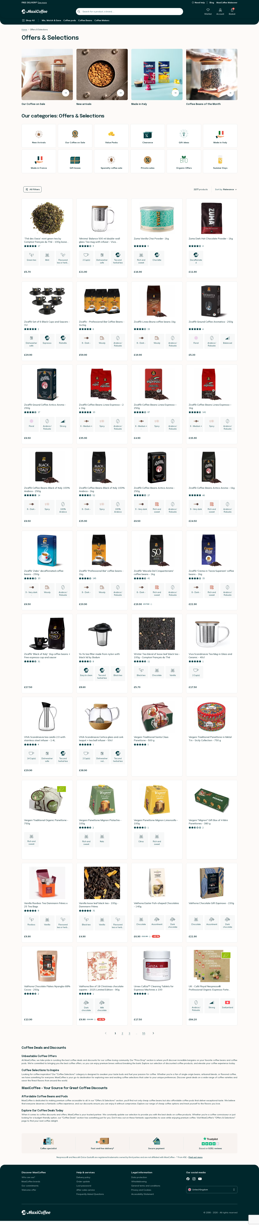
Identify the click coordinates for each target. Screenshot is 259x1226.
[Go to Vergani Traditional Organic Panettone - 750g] (47, 819)
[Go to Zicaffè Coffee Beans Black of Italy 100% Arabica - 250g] (47, 487)
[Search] (79, 11)
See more (42, 2)
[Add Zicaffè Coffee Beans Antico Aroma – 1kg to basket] (231, 521)
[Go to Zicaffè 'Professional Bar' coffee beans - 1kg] (102, 570)
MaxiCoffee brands (31, 1181)
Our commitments (30, 1185)
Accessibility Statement (142, 1194)
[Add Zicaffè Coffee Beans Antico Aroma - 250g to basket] (176, 521)
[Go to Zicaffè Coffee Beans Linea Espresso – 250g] (156, 404)
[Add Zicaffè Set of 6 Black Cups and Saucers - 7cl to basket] (66, 354)
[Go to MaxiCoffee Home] (34, 11)
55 (143, 1033)
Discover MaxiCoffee (34, 1172)
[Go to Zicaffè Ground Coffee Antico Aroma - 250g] (47, 404)
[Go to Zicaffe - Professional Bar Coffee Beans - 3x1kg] (102, 321)
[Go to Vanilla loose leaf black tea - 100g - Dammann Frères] (102, 902)
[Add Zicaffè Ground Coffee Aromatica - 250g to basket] (231, 354)
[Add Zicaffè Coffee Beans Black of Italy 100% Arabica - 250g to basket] (66, 521)
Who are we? (28, 1177)
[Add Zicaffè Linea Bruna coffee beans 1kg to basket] (176, 354)
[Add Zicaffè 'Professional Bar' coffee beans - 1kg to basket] (121, 604)
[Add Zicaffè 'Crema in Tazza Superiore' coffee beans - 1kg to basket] (231, 604)
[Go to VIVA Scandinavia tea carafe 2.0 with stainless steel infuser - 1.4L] (47, 736)
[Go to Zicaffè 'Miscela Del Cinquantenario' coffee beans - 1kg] (156, 570)
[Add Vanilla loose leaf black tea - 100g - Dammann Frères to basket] (121, 936)
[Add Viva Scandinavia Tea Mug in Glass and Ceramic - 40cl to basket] (231, 687)
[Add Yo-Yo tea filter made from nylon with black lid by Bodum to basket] (121, 687)
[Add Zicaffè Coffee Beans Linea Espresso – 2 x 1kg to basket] (121, 438)
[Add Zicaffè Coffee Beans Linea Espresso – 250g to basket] (176, 438)
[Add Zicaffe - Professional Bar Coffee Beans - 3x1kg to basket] (121, 354)
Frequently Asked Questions (90, 1194)
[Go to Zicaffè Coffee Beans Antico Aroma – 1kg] (211, 487)
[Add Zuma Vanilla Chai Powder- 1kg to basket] (176, 271)
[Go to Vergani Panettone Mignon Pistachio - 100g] (102, 819)
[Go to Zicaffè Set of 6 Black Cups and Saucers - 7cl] (47, 321)
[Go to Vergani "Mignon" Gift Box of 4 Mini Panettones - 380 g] (211, 819)
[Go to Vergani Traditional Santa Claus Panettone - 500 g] (156, 736)
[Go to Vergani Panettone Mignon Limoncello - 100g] (156, 819)
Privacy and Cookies (141, 1190)
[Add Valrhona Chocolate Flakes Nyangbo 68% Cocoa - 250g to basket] (66, 1019)
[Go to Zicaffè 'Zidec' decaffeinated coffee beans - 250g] (47, 570)
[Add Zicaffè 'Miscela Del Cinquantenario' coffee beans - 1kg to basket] (176, 604)
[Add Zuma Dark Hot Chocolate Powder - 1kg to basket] (231, 271)
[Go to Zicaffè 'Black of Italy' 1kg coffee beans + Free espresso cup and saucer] (47, 653)
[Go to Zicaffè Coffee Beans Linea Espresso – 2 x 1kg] (102, 404)
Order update (83, 1181)
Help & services (85, 1172)
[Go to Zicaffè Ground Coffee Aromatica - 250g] (211, 321)
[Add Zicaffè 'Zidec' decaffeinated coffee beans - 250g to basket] (66, 604)
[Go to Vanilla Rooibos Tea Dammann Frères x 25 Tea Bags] (47, 902)
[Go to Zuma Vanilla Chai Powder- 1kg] (156, 238)
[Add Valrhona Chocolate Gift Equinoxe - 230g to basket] (231, 936)
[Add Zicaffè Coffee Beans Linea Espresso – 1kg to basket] (231, 438)
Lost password (83, 1185)
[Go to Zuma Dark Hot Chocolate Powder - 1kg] (211, 238)
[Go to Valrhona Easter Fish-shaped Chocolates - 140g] (156, 902)
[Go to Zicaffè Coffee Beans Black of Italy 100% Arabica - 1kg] (102, 487)
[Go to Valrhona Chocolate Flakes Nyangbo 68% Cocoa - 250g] (47, 986)
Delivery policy (83, 1177)
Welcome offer (29, 1190)
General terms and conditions (145, 1185)
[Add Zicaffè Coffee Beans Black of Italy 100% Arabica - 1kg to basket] (121, 521)
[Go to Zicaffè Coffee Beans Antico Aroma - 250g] (156, 487)
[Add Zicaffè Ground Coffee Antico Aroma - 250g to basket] (66, 438)
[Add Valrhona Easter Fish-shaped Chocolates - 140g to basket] (176, 936)
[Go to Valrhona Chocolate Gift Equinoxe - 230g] (211, 902)
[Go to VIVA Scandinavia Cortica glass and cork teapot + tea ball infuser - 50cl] (102, 736)
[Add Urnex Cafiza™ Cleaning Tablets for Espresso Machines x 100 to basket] (176, 1019)
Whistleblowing (139, 1181)
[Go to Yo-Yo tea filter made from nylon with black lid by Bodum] (102, 653)
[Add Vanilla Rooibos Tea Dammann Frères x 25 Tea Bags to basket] (66, 936)
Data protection (139, 1177)
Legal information (141, 1172)
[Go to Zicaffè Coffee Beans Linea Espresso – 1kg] (211, 404)
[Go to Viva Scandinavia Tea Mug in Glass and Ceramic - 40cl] (211, 653)
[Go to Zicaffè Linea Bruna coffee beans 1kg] (156, 321)
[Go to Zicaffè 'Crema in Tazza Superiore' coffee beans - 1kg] (211, 570)
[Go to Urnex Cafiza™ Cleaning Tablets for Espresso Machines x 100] (156, 986)
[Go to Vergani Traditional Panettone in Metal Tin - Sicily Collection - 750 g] (211, 736)
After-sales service (85, 1190)
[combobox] (129, 11)
